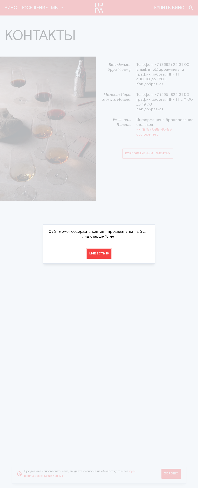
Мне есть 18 (99, 254)
